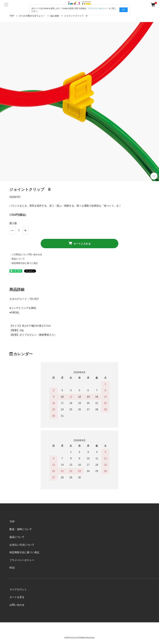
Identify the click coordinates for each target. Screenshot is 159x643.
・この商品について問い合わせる (25, 254)
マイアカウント (18, 589)
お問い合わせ (16, 605)
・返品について (17, 259)
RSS (12, 567)
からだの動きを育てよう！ (32, 15)
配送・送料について (20, 529)
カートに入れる (82, 243)
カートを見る (16, 597)
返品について (16, 537)
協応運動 (54, 15)
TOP (11, 15)
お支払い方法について (21, 544)
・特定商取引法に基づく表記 (23, 263)
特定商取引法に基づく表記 (24, 552)
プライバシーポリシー (21, 560)
